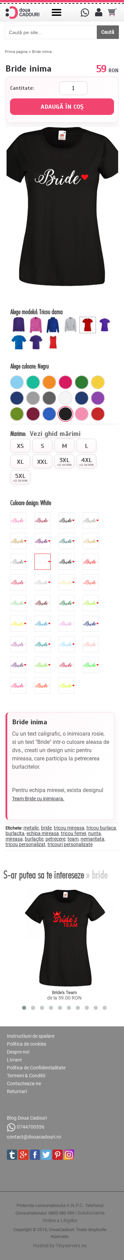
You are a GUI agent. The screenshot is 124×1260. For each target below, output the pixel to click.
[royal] (49, 413)
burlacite (34, 839)
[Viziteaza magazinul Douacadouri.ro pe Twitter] (46, 1155)
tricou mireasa (69, 828)
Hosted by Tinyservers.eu (60, 1245)
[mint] (19, 597)
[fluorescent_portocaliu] (43, 680)
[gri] (33, 398)
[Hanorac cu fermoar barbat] (71, 319)
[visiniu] (33, 413)
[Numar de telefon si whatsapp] (85, 12)
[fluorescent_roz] (19, 680)
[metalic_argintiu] (19, 556)
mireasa (14, 839)
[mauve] (67, 618)
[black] (67, 556)
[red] (92, 556)
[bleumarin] (16, 398)
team (73, 839)
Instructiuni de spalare (30, 1036)
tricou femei (73, 833)
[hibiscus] (92, 577)
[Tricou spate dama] (105, 319)
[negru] (65, 413)
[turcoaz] (33, 382)
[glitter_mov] (43, 535)
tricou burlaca (101, 828)
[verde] (81, 382)
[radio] (20, 445)
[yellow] (19, 618)
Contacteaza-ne (24, 1083)
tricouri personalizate (70, 844)
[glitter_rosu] (43, 515)
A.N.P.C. (75, 1205)
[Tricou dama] (88, 319)
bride (46, 828)
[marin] (81, 398)
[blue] (43, 618)
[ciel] (16, 382)
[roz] (81, 413)
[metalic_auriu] (92, 535)
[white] (43, 556)
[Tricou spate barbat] (37, 336)
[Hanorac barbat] (54, 319)
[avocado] (16, 413)
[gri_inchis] (49, 398)
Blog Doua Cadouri (27, 1118)
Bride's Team (64, 992)
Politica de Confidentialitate (36, 1067)
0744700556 (30, 1127)
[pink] (19, 577)
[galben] (97, 382)
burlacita (15, 833)
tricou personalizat (25, 844)
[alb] (65, 398)
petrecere (55, 839)
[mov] (97, 398)
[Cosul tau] (112, 12)
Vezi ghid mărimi (55, 434)
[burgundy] (67, 659)
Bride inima (42, 52)
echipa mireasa (43, 833)
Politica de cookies (26, 1044)
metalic (31, 828)
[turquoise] (43, 639)
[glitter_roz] (19, 515)
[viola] (19, 659)
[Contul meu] (98, 12)
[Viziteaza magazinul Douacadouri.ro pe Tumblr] (12, 1155)
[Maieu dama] (54, 336)
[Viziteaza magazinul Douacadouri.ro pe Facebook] (35, 1155)
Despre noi (18, 1052)
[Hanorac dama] (19, 319)
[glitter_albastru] (67, 535)
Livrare (14, 1060)
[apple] (43, 659)
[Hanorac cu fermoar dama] (37, 319)
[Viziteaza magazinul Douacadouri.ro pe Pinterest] (57, 1155)
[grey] (43, 577)
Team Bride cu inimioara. (38, 798)
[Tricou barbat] (19, 336)
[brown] (43, 597)
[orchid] (19, 639)
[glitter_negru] (67, 515)
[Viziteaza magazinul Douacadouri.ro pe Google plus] (23, 1155)
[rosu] (97, 413)
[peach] (92, 639)
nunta (94, 833)
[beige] (67, 577)
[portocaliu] (49, 382)
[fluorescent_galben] (67, 680)
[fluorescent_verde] (92, 659)
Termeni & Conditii (26, 1075)
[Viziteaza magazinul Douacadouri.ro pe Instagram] (69, 1155)
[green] (92, 597)
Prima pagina (16, 52)
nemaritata (92, 839)
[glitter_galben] (19, 535)
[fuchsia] (65, 382)
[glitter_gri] (92, 515)
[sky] (67, 639)
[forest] (67, 597)
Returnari (17, 1091)
